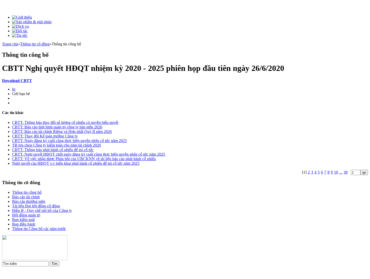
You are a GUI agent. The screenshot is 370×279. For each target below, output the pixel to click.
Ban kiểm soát (23, 219)
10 (336, 172)
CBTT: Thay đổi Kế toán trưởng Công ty (45, 136)
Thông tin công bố (27, 192)
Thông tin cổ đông (35, 44)
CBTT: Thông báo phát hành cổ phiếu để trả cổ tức (53, 150)
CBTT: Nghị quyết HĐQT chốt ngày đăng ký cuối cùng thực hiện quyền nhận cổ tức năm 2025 (88, 154)
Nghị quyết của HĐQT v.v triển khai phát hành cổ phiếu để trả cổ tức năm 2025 (75, 163)
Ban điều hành (23, 224)
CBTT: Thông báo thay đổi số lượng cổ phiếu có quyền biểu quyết (65, 122)
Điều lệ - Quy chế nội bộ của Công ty (42, 210)
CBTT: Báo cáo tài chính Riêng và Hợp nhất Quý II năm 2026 (62, 131)
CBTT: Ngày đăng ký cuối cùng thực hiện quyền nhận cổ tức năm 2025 (69, 140)
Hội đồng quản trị (26, 215)
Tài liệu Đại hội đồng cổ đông (36, 206)
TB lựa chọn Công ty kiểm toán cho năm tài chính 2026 (56, 145)
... (340, 172)
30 (346, 172)
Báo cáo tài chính (26, 197)
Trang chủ (10, 44)
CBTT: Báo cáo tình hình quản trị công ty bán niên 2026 (57, 127)
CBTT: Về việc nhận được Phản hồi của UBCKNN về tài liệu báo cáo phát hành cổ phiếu (84, 159)
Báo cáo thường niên (28, 201)
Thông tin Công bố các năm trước (39, 229)
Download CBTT (17, 80)
